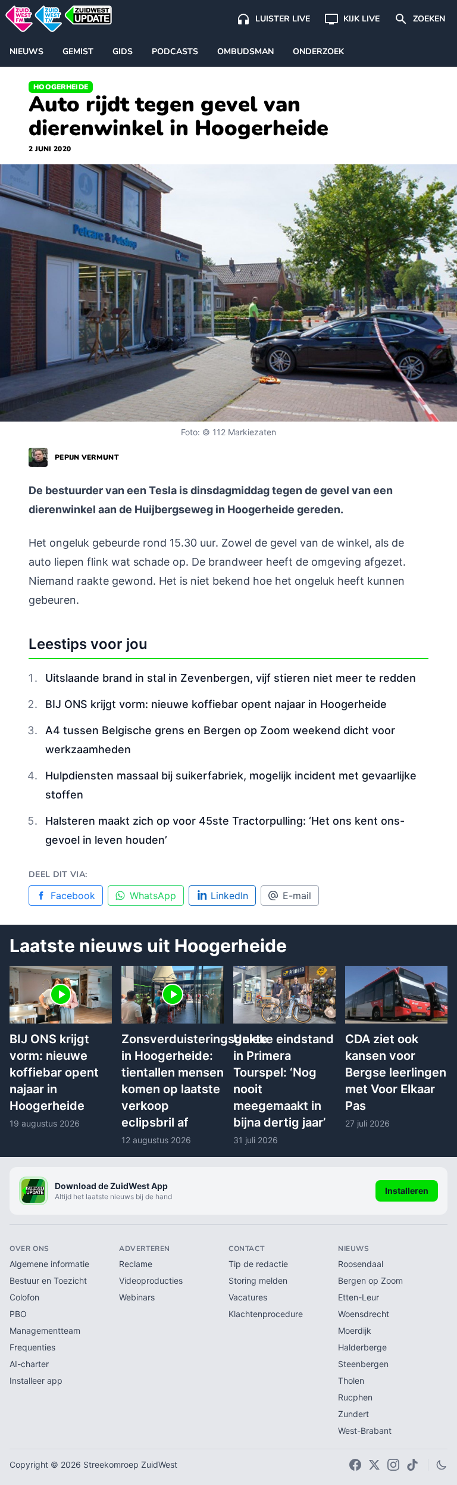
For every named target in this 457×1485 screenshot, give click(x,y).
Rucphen (355, 1397)
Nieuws (26, 51)
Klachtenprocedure (265, 1314)
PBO (18, 1314)
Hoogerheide (60, 87)
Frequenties (32, 1347)
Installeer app (36, 1380)
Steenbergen (363, 1364)
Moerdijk (354, 1330)
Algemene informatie (49, 1264)
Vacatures (247, 1297)
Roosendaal (360, 1264)
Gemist (77, 51)
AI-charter (29, 1364)
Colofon (24, 1297)
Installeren (406, 1190)
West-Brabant (365, 1430)
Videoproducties (151, 1280)
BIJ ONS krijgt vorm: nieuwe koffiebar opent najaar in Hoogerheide (216, 704)
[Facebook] (355, 1465)
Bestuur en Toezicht (48, 1280)
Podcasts (175, 51)
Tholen (351, 1380)
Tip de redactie (258, 1264)
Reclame (135, 1264)
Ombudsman (245, 51)
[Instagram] (393, 1465)
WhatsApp (153, 895)
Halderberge (362, 1347)
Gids (122, 51)
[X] (374, 1465)
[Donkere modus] (441, 1465)
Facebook (73, 895)
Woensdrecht (363, 1314)
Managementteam (45, 1330)
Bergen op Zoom (370, 1280)
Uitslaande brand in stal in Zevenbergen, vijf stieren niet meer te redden (230, 678)
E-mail (297, 895)
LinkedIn (229, 895)
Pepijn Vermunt (87, 457)
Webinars (137, 1297)
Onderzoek (318, 51)
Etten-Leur (358, 1297)
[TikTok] (412, 1465)
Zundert (353, 1414)
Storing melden (257, 1280)
